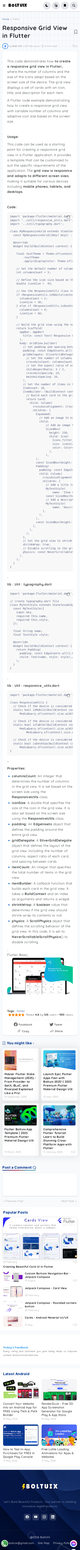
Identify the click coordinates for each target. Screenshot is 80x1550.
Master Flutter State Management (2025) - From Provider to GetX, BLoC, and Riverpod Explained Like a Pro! (20, 1083)
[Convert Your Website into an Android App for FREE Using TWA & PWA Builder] (20, 1389)
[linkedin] (53, 1517)
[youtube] (35, 1517)
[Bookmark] (76, 31)
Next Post (67, 1201)
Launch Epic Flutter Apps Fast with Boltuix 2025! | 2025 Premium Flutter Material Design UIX (58, 1081)
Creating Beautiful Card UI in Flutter (28, 1266)
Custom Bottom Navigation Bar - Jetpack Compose (48, 1275)
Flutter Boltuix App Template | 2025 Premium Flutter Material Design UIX (19, 1135)
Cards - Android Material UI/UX (47, 1317)
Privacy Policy (62, 1543)
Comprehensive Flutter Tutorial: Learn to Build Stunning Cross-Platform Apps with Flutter (57, 1138)
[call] (4, 1543)
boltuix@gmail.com (21, 1543)
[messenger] (73, 1543)
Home (5, 19)
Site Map (43, 1543)
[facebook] (27, 1517)
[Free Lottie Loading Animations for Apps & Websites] (59, 1435)
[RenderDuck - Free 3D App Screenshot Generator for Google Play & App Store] (59, 1389)
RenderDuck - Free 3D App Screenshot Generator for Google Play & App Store (57, 1409)
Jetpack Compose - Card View (46, 1288)
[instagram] (44, 1517)
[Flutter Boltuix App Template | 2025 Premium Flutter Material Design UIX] (20, 1115)
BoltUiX (17, 6)
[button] (5, 5)
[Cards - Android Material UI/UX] (13, 1321)
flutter (16, 19)
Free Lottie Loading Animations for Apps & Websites (58, 1453)
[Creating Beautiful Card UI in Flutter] (40, 1238)
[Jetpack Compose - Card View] (13, 1291)
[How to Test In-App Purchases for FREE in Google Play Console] (20, 1435)
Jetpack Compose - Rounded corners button (51, 1304)
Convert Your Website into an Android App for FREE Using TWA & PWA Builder (20, 1409)
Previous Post (14, 1201)
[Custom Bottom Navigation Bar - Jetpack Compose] (13, 1277)
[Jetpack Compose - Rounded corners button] (13, 1306)
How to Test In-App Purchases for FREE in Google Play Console (19, 1453)
